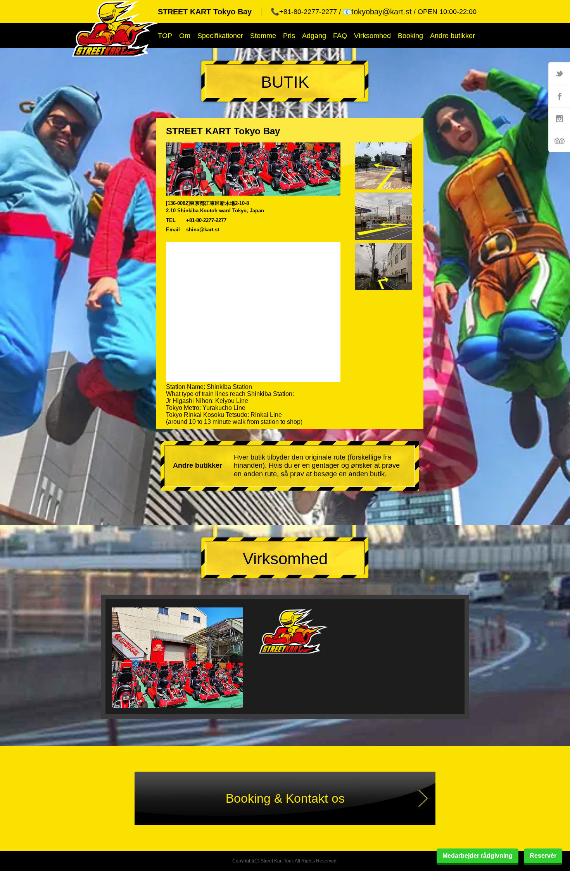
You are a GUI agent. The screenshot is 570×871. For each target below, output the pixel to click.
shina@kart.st (202, 229)
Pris (289, 36)
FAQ (340, 36)
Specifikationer (220, 36)
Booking (410, 36)
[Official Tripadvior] (559, 141)
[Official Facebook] (559, 96)
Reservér (543, 855)
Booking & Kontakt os (285, 798)
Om (184, 36)
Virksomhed (372, 36)
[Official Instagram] (559, 118)
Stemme (263, 36)
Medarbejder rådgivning (477, 855)
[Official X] (559, 73)
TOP (165, 36)
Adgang (314, 36)
